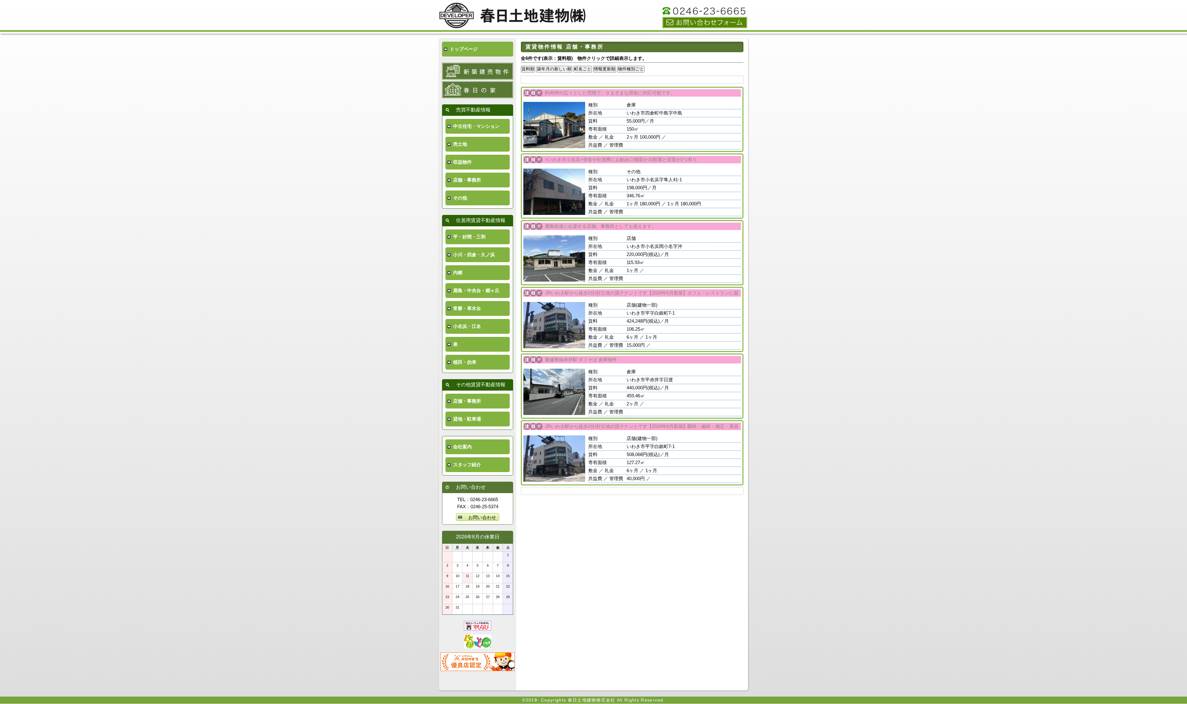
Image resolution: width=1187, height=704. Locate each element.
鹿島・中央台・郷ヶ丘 (476, 290)
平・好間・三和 (469, 236)
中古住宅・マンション (476, 126)
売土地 (460, 144)
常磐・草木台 (467, 308)
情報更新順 (604, 68)
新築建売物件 (477, 71)
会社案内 (462, 446)
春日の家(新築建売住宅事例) (477, 89)
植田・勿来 (464, 362)
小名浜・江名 (467, 326)
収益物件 (462, 162)
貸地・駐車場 (467, 418)
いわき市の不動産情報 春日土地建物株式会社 (513, 18)
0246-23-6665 (705, 11)
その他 (460, 197)
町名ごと (582, 68)
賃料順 (527, 68)
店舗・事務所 (467, 179)
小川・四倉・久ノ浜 (474, 254)
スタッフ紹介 (467, 464)
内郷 (457, 272)
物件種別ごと (631, 68)
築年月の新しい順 (554, 68)
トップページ (464, 49)
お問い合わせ (705, 22)
